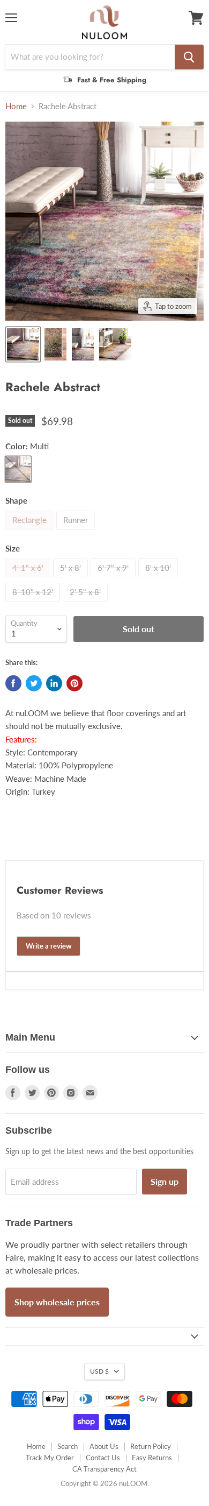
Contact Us (103, 1457)
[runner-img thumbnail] (115, 344)
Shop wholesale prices (57, 1302)
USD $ (99, 1371)
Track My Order (50, 1457)
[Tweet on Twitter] (34, 683)
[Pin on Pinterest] (74, 683)
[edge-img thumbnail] (55, 344)
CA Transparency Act (104, 1469)
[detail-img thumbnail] (83, 344)
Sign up (164, 1181)
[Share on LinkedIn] (54, 683)
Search (67, 1446)
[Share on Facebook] (13, 683)
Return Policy (150, 1446)
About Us (103, 1446)
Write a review (48, 946)
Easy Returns (152, 1457)
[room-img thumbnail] (23, 344)
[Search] (189, 57)
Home (16, 106)
